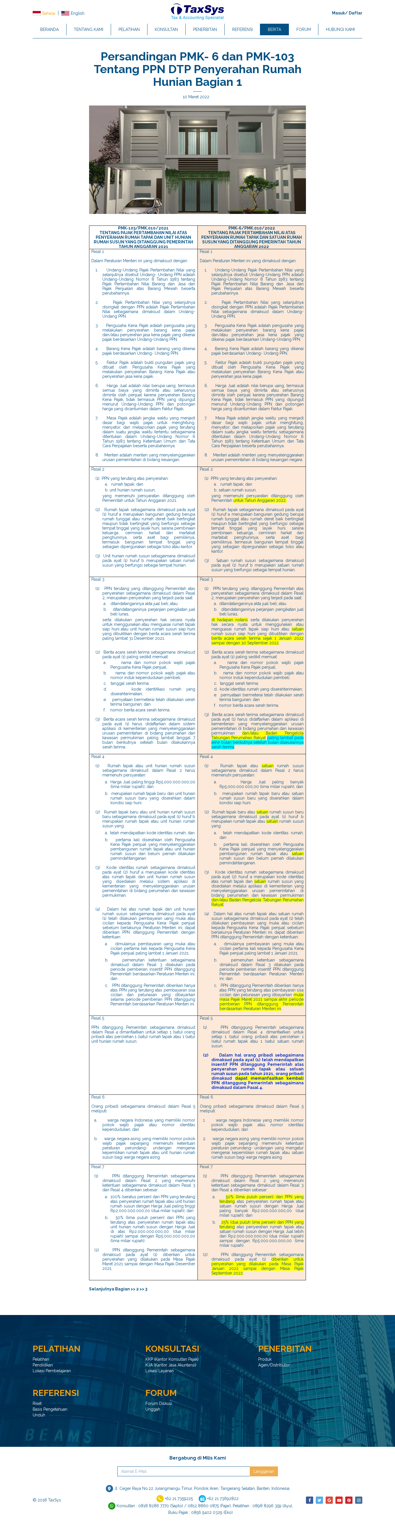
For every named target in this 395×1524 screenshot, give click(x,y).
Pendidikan (43, 1365)
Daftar (355, 13)
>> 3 (143, 1289)
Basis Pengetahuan (50, 1409)
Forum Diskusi (158, 1403)
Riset (37, 1403)
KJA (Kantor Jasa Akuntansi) (170, 1365)
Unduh (39, 1415)
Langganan (264, 1471)
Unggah (152, 1409)
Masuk (338, 13)
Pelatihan (41, 1359)
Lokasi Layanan (159, 1370)
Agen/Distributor (274, 1365)
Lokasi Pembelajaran (52, 1370)
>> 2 (135, 1289)
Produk (265, 1359)
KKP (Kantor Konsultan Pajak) (172, 1359)
